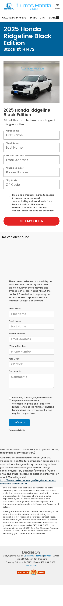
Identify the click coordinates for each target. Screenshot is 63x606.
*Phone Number (14, 168)
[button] (14, 17)
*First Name (12, 130)
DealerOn (28, 555)
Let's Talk (19, 422)
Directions (37, 17)
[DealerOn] (31, 552)
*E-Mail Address (15, 155)
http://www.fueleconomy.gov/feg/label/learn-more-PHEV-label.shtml (28, 482)
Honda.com (31, 565)
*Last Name (12, 143)
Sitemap (38, 555)
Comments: (15, 371)
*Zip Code (11, 180)
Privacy (47, 555)
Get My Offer (31, 221)
